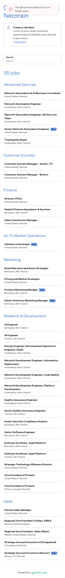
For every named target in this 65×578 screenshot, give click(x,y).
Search (9, 57)
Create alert (19, 41)
